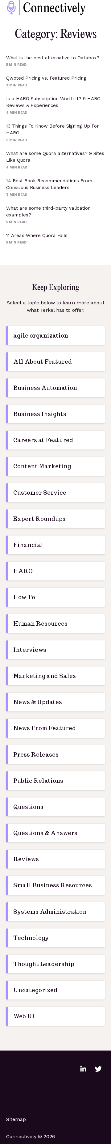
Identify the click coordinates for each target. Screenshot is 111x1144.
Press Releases (36, 754)
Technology (31, 937)
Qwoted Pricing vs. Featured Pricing (46, 78)
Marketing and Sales (44, 675)
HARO (23, 571)
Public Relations (38, 780)
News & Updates (37, 702)
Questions (28, 806)
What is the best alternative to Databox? (52, 58)
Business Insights (39, 414)
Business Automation (45, 387)
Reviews (26, 859)
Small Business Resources (52, 885)
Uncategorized (35, 990)
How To (24, 597)
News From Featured (44, 728)
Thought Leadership (43, 964)
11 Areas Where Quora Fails (37, 235)
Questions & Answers (45, 833)
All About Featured (42, 361)
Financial (28, 544)
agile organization (40, 335)
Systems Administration (50, 911)
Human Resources (40, 623)
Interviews (29, 649)
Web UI (24, 1016)
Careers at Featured (43, 440)
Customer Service (39, 492)
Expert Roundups (39, 518)
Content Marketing (42, 466)
